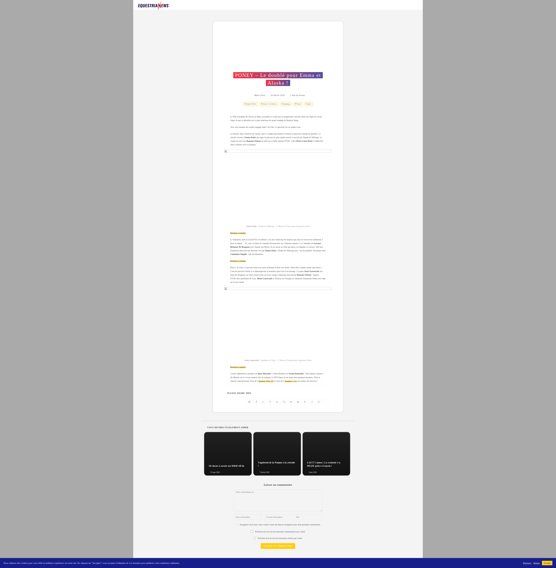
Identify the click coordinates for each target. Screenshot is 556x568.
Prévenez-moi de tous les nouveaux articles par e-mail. (280, 538)
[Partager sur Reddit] (298, 402)
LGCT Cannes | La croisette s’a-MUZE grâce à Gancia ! (324, 464)
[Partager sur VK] (291, 402)
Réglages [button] (527, 563)
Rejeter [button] (536, 563)
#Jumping (285, 104)
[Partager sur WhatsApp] (319, 402)
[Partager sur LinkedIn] (277, 402)
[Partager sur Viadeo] (312, 402)
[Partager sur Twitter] (249, 402)
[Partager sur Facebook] (256, 402)
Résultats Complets (238, 233)
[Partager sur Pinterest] (270, 402)
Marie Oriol (259, 95)
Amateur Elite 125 (266, 381)
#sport (308, 104)
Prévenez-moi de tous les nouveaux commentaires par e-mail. (280, 532)
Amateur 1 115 (291, 381)
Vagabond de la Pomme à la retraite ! (276, 464)
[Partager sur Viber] (284, 402)
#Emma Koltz (250, 104)
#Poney (298, 104)
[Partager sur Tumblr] (305, 402)
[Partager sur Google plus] (263, 402)
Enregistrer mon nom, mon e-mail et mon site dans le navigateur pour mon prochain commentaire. (280, 525)
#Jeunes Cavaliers (269, 104)
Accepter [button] (547, 563)
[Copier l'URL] (326, 402)
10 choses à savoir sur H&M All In (226, 466)
